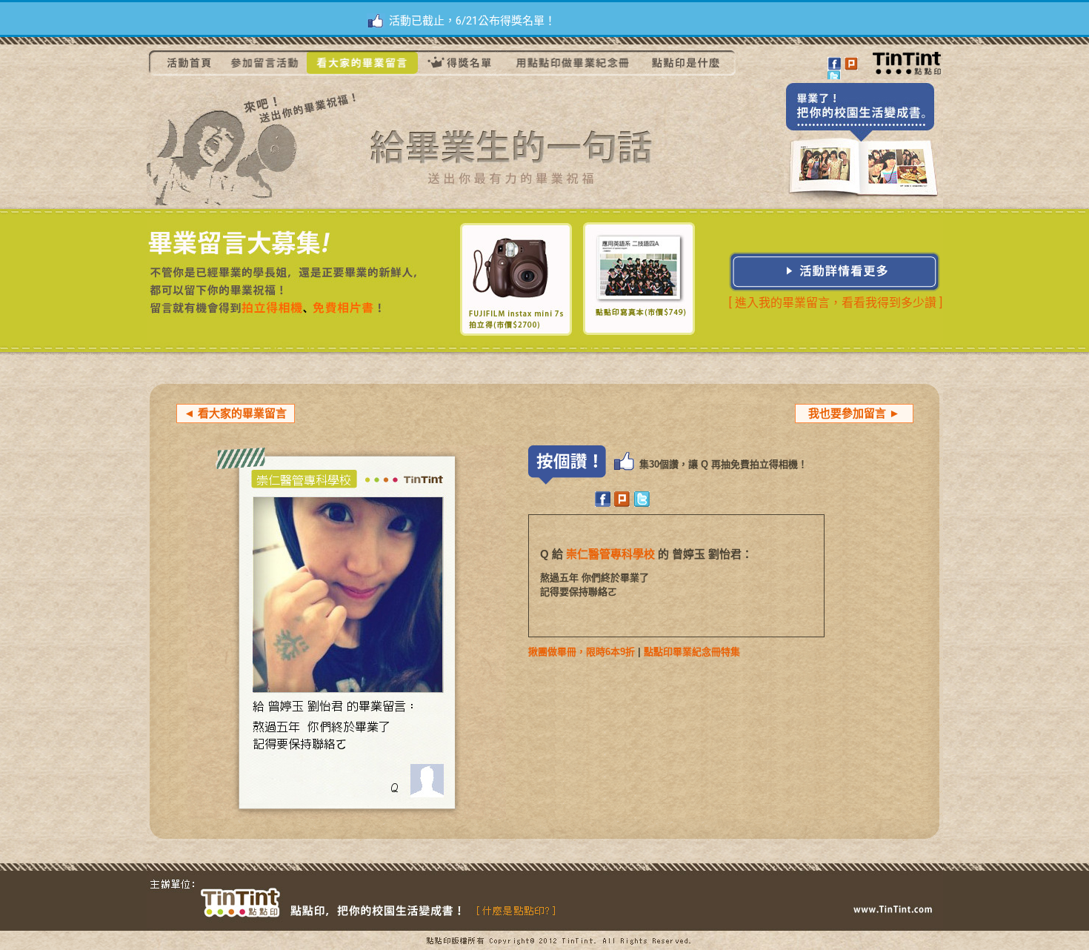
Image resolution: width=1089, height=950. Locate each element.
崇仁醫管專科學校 (610, 554)
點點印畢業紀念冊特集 (692, 651)
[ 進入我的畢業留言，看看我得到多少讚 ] (835, 303)
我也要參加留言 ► (854, 413)
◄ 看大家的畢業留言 (235, 413)
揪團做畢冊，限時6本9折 (581, 651)
